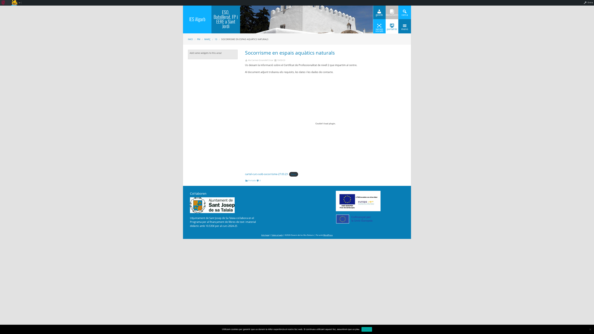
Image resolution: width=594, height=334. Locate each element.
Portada (252, 180)
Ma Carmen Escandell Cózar (260, 60)
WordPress (328, 235)
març (207, 39)
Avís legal (265, 235)
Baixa (293, 174)
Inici (190, 39)
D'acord (367, 329)
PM (198, 39)
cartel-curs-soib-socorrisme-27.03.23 (266, 174)
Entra (590, 2)
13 (216, 39)
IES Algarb (197, 19)
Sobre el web (277, 235)
